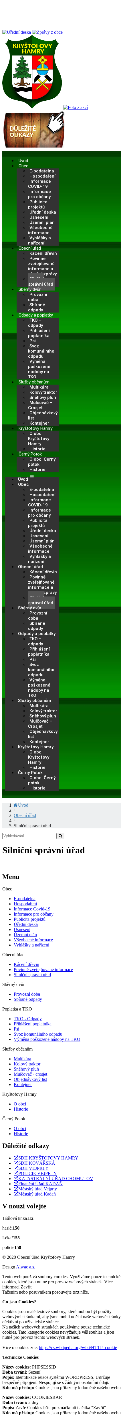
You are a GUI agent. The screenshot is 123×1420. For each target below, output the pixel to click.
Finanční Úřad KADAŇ (40, 1183)
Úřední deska (26, 924)
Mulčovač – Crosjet (40, 405)
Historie (37, 449)
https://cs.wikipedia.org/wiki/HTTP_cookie (78, 1347)
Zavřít (26, 1286)
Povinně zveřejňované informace (43, 969)
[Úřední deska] (16, 32)
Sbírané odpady (36, 307)
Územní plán (25, 934)
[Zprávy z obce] (47, 32)
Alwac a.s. (25, 1266)
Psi (16, 1029)
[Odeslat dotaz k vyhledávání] (60, 836)
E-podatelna (24, 898)
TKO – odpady (35, 323)
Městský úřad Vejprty (37, 1188)
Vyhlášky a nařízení (39, 240)
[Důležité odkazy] (33, 148)
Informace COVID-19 (39, 184)
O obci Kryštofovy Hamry (38, 438)
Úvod (23, 160)
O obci (20, 1103)
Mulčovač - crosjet (30, 1074)
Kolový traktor (27, 1063)
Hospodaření (25, 903)
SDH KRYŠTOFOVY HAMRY (48, 1158)
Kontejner (39, 423)
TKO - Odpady (28, 1018)
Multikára (22, 1058)
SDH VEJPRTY (33, 1168)
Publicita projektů (37, 204)
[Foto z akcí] (75, 107)
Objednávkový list (42, 415)
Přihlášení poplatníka (39, 333)
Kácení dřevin (26, 964)
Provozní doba (37, 297)
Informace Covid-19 (32, 908)
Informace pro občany (39, 194)
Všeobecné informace (40, 230)
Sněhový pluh (26, 1069)
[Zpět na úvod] (32, 107)
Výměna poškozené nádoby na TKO (39, 369)
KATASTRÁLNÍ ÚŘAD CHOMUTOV (55, 1178)
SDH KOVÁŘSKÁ (36, 1163)
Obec (23, 165)
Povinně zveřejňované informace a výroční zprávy (42, 266)
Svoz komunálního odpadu (41, 351)
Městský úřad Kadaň (37, 1194)
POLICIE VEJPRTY (37, 1173)
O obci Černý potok (41, 462)
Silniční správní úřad (40, 282)
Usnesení (22, 929)
